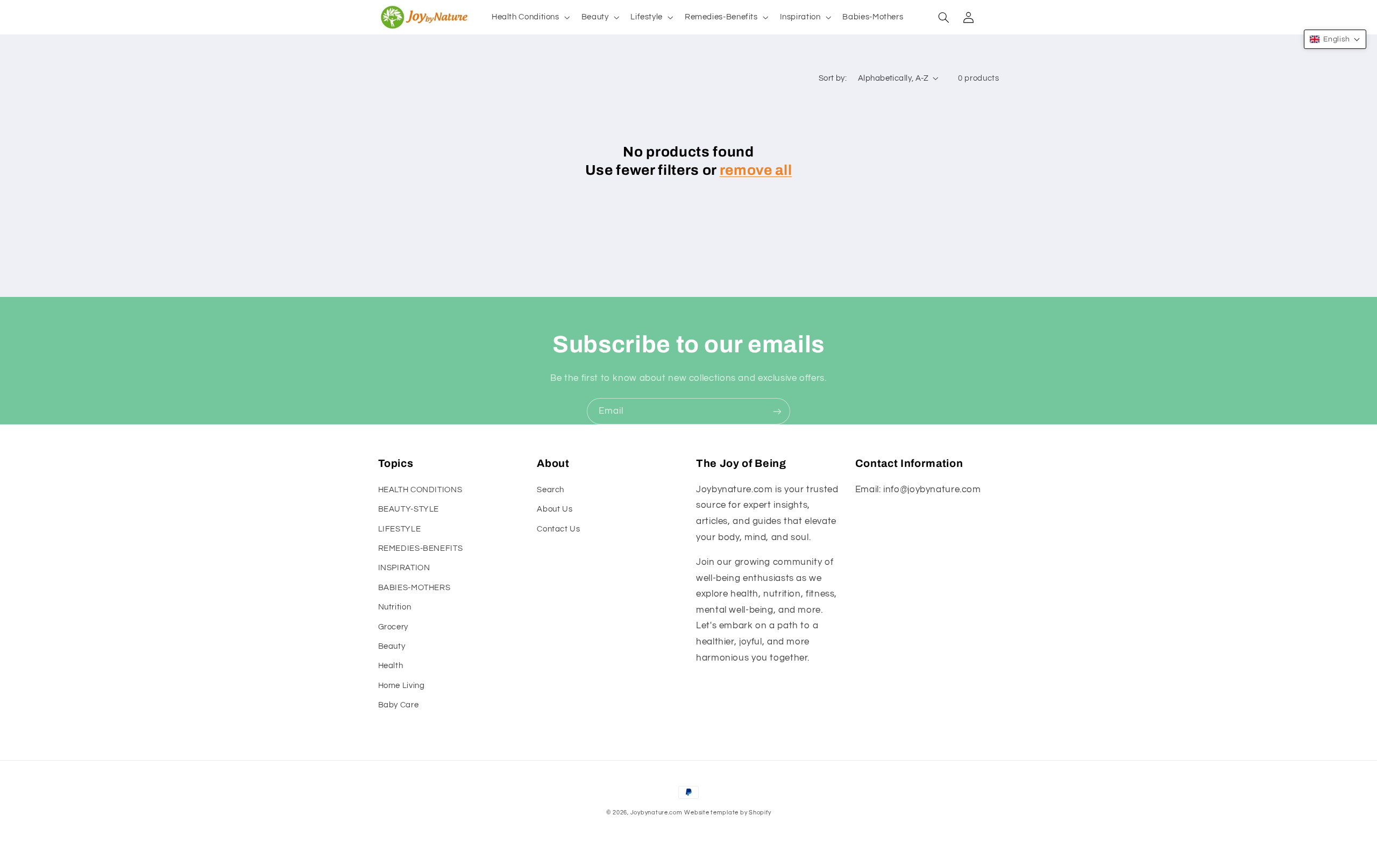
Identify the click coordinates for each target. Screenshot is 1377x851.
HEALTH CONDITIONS (420, 490)
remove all (756, 170)
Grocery (393, 627)
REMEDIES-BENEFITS (420, 548)
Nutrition (394, 607)
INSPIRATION (404, 568)
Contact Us (558, 529)
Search (550, 490)
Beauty (392, 646)
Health (390, 666)
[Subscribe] (777, 411)
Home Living (401, 686)
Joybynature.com (656, 812)
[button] (529, 17)
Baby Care (398, 705)
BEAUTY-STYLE (408, 509)
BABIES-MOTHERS (414, 588)
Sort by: (833, 78)
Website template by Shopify (727, 812)
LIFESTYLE (399, 529)
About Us (554, 509)
